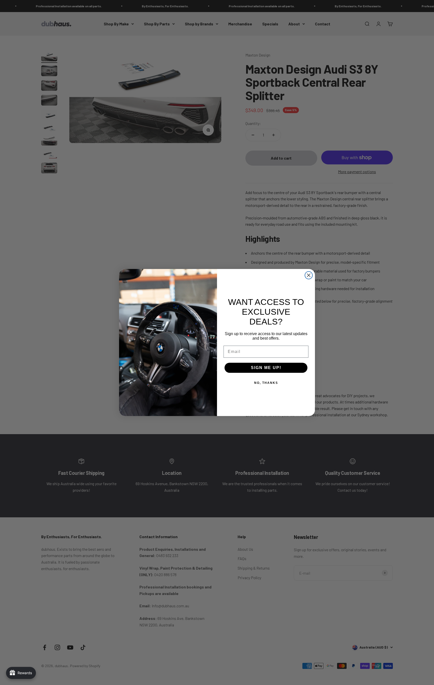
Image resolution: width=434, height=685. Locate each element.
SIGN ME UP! (266, 368)
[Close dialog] (308, 275)
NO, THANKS (266, 383)
